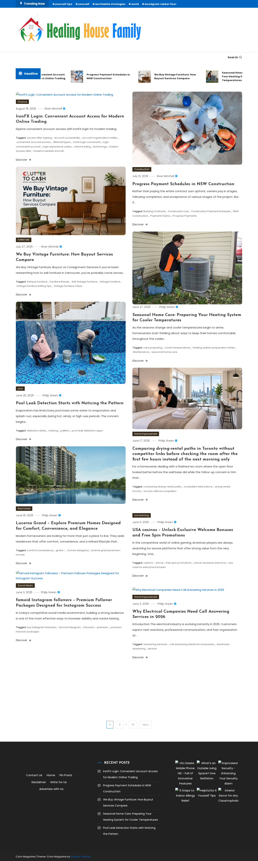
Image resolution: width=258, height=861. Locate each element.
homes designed (78, 550)
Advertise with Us (51, 789)
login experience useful (57, 146)
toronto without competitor (160, 491)
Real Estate (24, 508)
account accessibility (67, 138)
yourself (83, 4)
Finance (22, 101)
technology (100, 146)
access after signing (39, 138)
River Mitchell (53, 109)
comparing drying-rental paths (162, 486)
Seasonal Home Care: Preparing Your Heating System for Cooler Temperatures (130, 817)
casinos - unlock (153, 563)
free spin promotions (179, 563)
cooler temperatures (177, 347)
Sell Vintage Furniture (84, 281)
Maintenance (141, 352)
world (135, 4)
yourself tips (63, 4)
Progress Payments (185, 216)
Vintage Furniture (110, 281)
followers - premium (95, 627)
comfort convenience (40, 550)
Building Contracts (154, 211)
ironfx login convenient (86, 142)
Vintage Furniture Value (68, 286)
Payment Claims (160, 216)
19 (133, 725)
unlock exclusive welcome (210, 563)
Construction (141, 169)
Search (233, 57)
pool (20, 388)
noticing (53, 430)
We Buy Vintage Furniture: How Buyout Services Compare (165, 76)
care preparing (152, 347)
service (152, 648)
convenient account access (33, 142)
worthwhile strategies (110, 4)
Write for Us (58, 782)
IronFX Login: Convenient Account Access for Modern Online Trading (130, 774)
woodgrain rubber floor (160, 4)
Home (51, 775)
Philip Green (167, 307)
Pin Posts (65, 775)
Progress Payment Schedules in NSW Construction (98, 76)
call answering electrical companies (192, 644)
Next (146, 725)
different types (62, 142)
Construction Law (178, 211)
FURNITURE (23, 239)
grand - (60, 550)
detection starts (36, 430)
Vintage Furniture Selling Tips (33, 286)
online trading (82, 146)
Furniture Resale (59, 281)
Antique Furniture (37, 281)
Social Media (25, 585)
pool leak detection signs (87, 430)
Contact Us (34, 775)
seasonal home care (164, 352)
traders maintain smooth (49, 151)
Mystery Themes (81, 856)
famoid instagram (70, 627)
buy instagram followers (41, 627)
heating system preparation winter (214, 347)
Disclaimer (39, 782)
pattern (65, 430)
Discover (22, 160)
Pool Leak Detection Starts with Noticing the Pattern (70, 403)
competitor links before (198, 486)
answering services (155, 644)
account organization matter (99, 138)
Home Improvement (145, 433)
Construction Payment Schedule (211, 211)
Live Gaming (141, 515)
